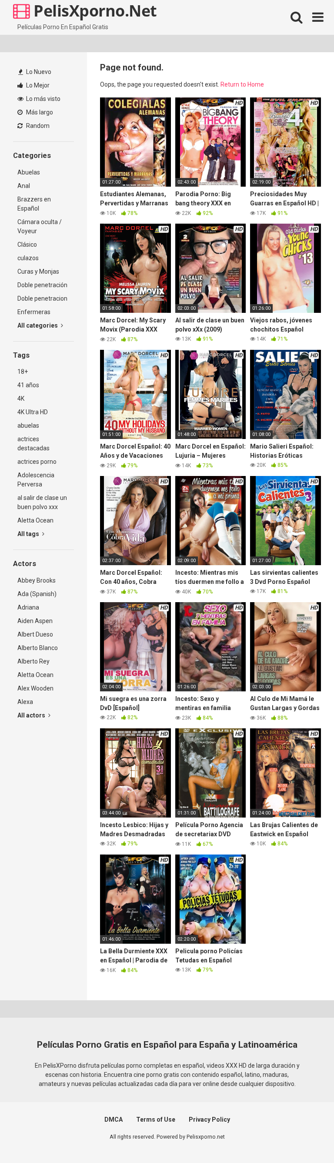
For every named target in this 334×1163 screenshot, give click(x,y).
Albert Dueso (35, 634)
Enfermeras (33, 311)
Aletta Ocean (35, 520)
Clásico (27, 244)
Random (37, 125)
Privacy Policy (209, 1119)
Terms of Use (155, 1119)
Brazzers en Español (34, 204)
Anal (23, 185)
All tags (28, 533)
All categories (38, 325)
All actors (32, 715)
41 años (28, 385)
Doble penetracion (42, 298)
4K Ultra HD (32, 412)
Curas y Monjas (38, 271)
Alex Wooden (35, 688)
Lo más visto (42, 98)
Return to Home (242, 84)
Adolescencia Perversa (35, 480)
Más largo (39, 112)
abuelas (28, 425)
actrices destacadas (33, 444)
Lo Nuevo (38, 71)
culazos (28, 258)
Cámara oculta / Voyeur (39, 226)
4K (20, 398)
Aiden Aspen (35, 620)
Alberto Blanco (37, 647)
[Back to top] (305, 1137)
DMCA (113, 1119)
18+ (22, 371)
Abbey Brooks (36, 580)
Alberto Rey (33, 661)
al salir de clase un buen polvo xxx (42, 502)
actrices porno (37, 461)
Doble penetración (42, 285)
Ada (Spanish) (37, 593)
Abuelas (28, 172)
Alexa (25, 701)
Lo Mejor (37, 85)
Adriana (28, 607)
